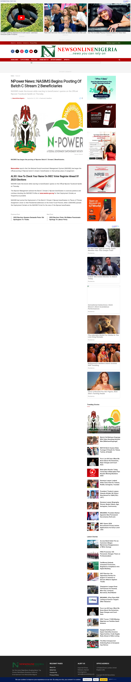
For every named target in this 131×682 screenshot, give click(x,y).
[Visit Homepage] (78, 51)
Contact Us (26, 43)
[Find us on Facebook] (12, 51)
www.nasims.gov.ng (47, 193)
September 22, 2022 (32, 98)
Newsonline (15, 168)
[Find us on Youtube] (31, 51)
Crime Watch (44, 59)
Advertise (19, 43)
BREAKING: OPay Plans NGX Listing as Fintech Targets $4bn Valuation (109, 599)
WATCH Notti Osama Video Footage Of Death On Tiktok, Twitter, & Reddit (110, 450)
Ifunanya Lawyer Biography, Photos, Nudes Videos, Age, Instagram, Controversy (109, 504)
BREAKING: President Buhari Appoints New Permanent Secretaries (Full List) (110, 515)
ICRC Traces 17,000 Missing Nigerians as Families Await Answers (109, 621)
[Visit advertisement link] (65, 66)
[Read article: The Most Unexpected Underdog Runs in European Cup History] (93, 644)
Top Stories (24, 59)
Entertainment (56, 59)
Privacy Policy (33, 43)
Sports (66, 59)
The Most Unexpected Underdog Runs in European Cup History (109, 643)
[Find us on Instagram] (22, 51)
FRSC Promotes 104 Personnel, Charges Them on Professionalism (110, 554)
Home (12, 76)
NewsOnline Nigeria (18, 98)
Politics (34, 59)
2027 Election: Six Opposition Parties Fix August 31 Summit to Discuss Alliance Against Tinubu (108, 578)
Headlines (14, 59)
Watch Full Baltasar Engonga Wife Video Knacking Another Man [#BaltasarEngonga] (110, 439)
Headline (49, 98)
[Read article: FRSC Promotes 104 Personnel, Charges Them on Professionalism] (93, 555)
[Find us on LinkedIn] (26, 51)
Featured (17, 76)
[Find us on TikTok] (35, 51)
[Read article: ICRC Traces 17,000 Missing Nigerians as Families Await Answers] (93, 622)
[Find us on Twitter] (17, 51)
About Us (13, 43)
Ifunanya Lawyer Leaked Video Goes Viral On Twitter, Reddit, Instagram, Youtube (110, 483)
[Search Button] (119, 59)
